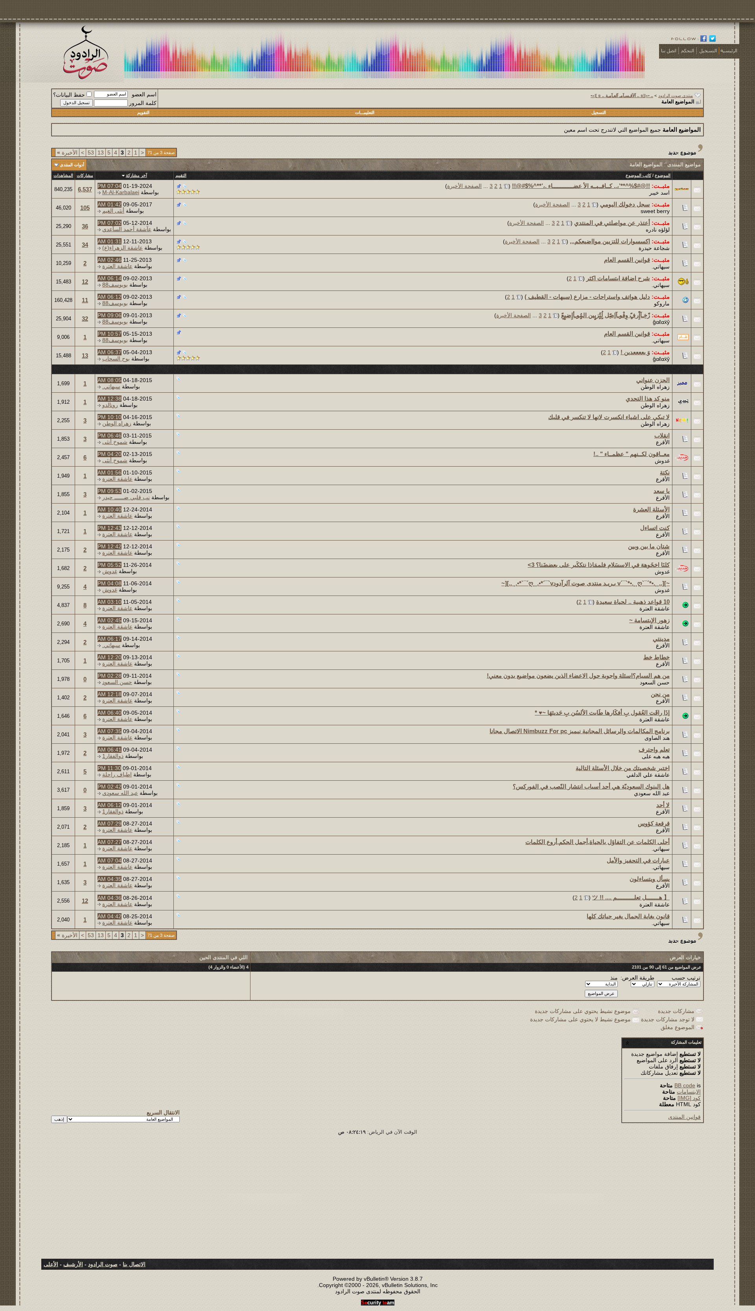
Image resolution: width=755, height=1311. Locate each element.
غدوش (662, 461)
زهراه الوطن (655, 387)
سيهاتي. (661, 266)
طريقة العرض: (637, 978)
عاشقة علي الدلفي (648, 775)
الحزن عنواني (653, 380)
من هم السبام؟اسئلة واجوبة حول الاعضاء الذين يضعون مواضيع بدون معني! (578, 675)
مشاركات (85, 175)
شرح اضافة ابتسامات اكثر (618, 278)
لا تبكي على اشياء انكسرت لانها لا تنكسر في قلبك (609, 417)
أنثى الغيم (113, 211)
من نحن (660, 694)
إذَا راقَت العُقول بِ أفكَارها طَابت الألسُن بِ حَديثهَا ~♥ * (602, 712)
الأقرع (663, 442)
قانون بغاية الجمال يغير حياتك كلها (628, 916)
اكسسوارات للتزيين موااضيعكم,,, (610, 241)
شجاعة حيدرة (654, 248)
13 (101, 152)
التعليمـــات (364, 112)
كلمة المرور (143, 103)
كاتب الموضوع (638, 175)
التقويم (143, 112)
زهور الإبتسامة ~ (649, 620)
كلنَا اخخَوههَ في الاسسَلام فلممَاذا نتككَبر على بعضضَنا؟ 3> (599, 564)
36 (85, 226)
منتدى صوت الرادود (675, 95)
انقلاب (662, 435)
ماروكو (662, 303)
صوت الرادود (103, 1264)
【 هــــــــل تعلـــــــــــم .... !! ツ (631, 897)
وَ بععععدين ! (635, 352)
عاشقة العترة (117, 266)
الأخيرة (67, 152)
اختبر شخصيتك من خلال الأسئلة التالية (623, 768)
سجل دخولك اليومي (625, 204)
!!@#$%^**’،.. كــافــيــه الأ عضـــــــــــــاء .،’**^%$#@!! (581, 185)
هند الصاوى (657, 738)
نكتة (665, 472)
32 (85, 318)
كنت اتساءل (655, 527)
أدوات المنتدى (72, 164)
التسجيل (598, 112)
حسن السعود (655, 682)
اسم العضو (144, 94)
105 (85, 207)
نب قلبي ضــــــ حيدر (126, 497)
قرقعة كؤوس (654, 823)
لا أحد (663, 805)
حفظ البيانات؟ (69, 95)
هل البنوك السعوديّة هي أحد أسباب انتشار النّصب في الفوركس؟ (591, 786)
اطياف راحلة (117, 774)
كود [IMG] (689, 1098)
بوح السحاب (116, 358)
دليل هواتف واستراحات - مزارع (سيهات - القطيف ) (587, 296)
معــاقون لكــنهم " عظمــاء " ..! (631, 453)
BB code (684, 1085)
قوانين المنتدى (684, 1117)
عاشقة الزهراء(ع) (122, 248)
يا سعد (662, 490)
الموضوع (662, 175)
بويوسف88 (115, 284)
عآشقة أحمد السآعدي (126, 229)
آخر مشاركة (136, 175)
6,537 (85, 189)
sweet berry (655, 211)
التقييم (180, 175)
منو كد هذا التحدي (648, 398)
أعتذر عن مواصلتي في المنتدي (612, 222)
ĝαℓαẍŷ (661, 322)
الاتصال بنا (134, 1264)
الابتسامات (689, 1092)
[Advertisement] (377, 1200)
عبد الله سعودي (652, 793)
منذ (614, 978)
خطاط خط (656, 657)
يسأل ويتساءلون (650, 878)
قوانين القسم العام (627, 259)
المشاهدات (63, 175)
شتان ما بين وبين (649, 546)
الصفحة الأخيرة (464, 186)
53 (91, 152)
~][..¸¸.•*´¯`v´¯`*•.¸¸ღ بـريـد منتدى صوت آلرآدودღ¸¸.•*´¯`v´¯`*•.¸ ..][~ (585, 583)
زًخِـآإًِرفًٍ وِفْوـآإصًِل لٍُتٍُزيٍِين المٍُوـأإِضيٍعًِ (605, 315)
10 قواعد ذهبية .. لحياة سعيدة (633, 601)
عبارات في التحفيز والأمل (638, 860)
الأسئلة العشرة (651, 509)
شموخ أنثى (114, 442)
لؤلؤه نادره (658, 229)
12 (85, 281)
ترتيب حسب (686, 978)
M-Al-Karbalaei (120, 192)
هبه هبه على (656, 756)
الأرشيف (73, 1264)
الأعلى (51, 1264)
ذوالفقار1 (112, 756)
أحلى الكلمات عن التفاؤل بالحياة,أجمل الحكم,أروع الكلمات (597, 841)
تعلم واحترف (654, 749)
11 (85, 300)
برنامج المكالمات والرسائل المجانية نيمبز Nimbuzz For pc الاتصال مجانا (580, 731)
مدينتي (661, 638)
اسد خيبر (659, 192)
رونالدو (110, 405)
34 (85, 244)
